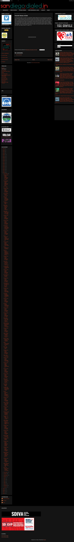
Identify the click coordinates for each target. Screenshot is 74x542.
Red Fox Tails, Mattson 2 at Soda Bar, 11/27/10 (6, 340)
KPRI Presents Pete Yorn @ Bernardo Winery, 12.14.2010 (6, 325)
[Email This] (40, 49)
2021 (4, 156)
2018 (4, 160)
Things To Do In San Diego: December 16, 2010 (6, 309)
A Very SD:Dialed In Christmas (6, 247)
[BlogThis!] (41, 49)
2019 (4, 159)
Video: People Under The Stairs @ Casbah (6, 404)
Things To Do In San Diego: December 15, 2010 (6, 314)
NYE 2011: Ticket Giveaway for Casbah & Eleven (6, 198)
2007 (4, 491)
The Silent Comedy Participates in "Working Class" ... (6, 295)
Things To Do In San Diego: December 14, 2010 (6, 330)
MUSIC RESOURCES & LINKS (33, 10)
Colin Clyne (4, 80)
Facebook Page (4, 55)
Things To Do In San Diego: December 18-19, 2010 (6, 290)
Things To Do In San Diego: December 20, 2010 (6, 280)
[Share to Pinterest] (44, 49)
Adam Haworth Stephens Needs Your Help (6, 465)
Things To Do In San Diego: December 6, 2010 (6, 408)
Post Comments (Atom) (36, 62)
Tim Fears (4, 500)
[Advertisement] (65, 112)
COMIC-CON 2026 (13, 10)
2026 (4, 148)
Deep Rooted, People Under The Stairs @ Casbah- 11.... (6, 454)
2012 (4, 169)
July (4, 478)
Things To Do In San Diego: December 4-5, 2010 (6, 427)
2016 (4, 163)
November (6, 472)
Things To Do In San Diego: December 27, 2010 (6, 232)
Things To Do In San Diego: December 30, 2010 (6, 190)
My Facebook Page (5, 535)
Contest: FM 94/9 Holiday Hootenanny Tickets (6, 388)
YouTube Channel (5, 59)
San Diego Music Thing (6, 71)
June (5, 479)
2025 (4, 150)
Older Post (50, 59)
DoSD (3, 72)
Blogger (44, 539)
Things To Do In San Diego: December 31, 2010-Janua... (6, 177)
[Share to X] (42, 49)
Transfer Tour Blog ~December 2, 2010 (6, 417)
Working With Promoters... (6, 436)
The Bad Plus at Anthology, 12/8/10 (6, 267)
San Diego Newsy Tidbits (5, 385)
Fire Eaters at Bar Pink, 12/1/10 (6, 275)
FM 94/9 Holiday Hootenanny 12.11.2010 (6, 305)
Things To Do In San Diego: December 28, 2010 (6, 222)
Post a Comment (19, 54)
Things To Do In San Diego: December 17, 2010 (6, 300)
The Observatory (5, 73)
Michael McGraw (4, 79)
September (6, 475)
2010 (4, 172)
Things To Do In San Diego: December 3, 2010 (6, 432)
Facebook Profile (5, 57)
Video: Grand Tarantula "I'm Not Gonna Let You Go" (6, 335)
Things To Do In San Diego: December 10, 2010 (6, 370)
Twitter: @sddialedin (5, 53)
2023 (4, 153)
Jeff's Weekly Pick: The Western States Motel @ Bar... (6, 422)
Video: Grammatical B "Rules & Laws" (6, 344)
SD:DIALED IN (5, 10)
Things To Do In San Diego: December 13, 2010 (6, 352)
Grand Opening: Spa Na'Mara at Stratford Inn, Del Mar (6, 393)
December (6, 173)
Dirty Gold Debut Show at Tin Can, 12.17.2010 (6, 212)
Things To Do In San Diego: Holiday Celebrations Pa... (6, 365)
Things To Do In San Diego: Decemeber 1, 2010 (6, 460)
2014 (4, 166)
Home (33, 59)
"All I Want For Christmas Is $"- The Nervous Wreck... (6, 285)
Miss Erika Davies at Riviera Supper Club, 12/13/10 (6, 207)
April (5, 482)
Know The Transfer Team (5, 347)
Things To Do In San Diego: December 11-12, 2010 (6, 359)
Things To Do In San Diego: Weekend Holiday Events (6, 443)
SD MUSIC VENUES (22, 10)
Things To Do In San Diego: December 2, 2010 (6, 449)
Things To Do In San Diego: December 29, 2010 (6, 217)
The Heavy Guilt (4, 78)
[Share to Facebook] (43, 49)
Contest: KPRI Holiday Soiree (6, 439)
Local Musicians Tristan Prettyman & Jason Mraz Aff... (6, 238)
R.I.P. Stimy (6, 186)
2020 (4, 157)
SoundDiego (4, 70)
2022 (4, 154)
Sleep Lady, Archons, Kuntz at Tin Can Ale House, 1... (6, 380)
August (5, 476)
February (5, 485)
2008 (4, 490)
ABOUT (48, 10)
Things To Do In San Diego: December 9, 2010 (6, 375)
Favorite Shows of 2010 (6, 202)
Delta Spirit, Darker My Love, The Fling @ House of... (6, 320)
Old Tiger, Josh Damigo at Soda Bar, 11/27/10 (6, 413)
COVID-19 (43, 10)
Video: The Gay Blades (6, 356)
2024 (4, 151)
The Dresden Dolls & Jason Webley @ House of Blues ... (6, 183)
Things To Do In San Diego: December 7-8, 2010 (6, 399)
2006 (4, 493)
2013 (4, 167)
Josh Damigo (4, 77)
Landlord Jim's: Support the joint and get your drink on (64, 95)
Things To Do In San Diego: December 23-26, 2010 (6, 243)
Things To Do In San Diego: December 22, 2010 (6, 258)
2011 (4, 170)
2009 (4, 488)
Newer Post (17, 59)
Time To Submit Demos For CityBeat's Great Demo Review (6, 252)
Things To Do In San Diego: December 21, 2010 (6, 271)
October (5, 473)
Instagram (3, 61)
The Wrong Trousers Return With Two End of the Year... (6, 227)
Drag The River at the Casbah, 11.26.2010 (6, 469)
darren (4, 502)
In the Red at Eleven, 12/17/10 (6, 194)
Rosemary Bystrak (6, 498)
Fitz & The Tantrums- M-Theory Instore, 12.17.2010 (6, 263)
